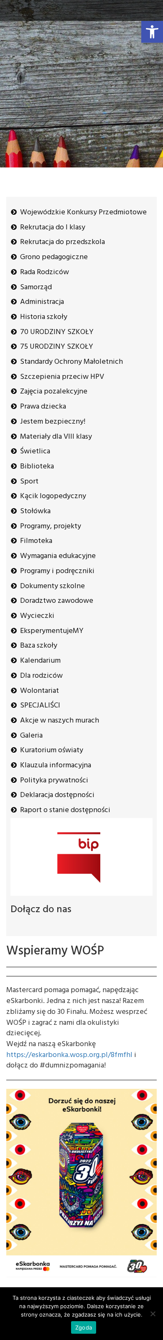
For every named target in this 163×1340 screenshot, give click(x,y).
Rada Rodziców (44, 272)
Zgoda (83, 1327)
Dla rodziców (41, 676)
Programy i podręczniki (57, 571)
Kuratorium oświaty (51, 750)
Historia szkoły (43, 317)
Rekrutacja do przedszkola (62, 242)
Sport (29, 482)
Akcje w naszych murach (59, 721)
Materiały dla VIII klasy (56, 437)
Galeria (31, 736)
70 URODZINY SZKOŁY (57, 332)
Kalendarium (40, 661)
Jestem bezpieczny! (52, 422)
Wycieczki (37, 616)
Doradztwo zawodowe (56, 601)
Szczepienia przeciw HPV (62, 377)
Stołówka (35, 511)
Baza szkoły (38, 646)
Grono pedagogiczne (54, 257)
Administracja (42, 302)
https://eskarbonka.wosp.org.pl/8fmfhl (69, 1055)
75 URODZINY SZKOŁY (56, 347)
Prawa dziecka (43, 407)
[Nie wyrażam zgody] (152, 1313)
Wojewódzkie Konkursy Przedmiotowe (83, 212)
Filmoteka (36, 541)
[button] (152, 32)
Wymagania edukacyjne (58, 556)
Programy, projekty (50, 526)
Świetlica (35, 451)
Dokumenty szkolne (52, 586)
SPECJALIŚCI (40, 706)
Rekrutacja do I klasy (52, 227)
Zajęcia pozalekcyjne (53, 392)
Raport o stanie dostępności (65, 810)
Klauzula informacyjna (55, 765)
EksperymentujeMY (52, 631)
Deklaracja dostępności (57, 795)
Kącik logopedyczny (53, 496)
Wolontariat (39, 691)
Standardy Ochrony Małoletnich (71, 362)
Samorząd (36, 287)
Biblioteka (37, 466)
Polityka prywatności (54, 780)
